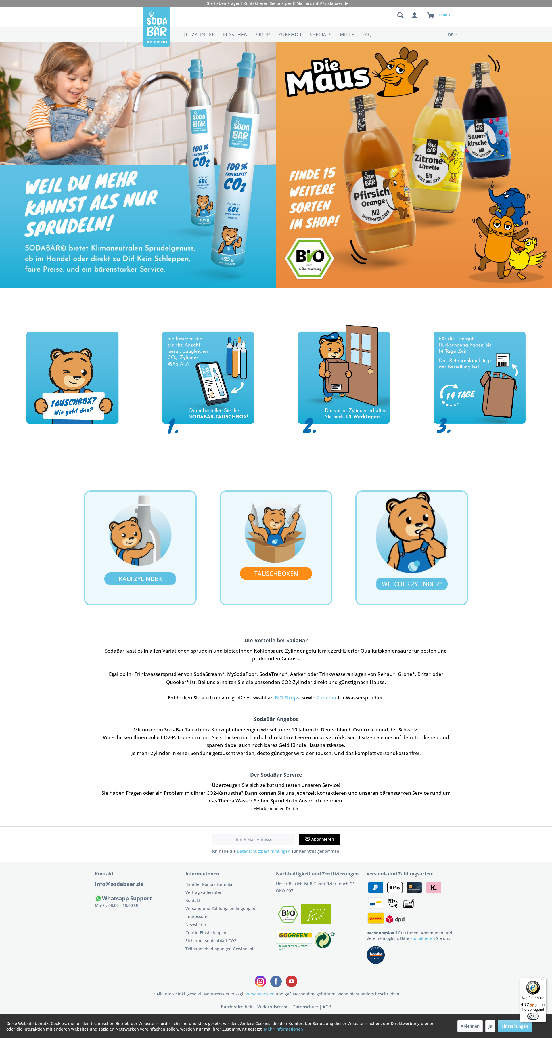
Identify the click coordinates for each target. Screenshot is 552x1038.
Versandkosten (260, 994)
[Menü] (542, 981)
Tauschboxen (276, 573)
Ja (490, 1026)
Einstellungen (514, 1026)
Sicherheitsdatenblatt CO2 (210, 940)
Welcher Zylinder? (412, 584)
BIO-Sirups (287, 697)
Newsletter (195, 924)
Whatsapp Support (127, 898)
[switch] (533, 1016)
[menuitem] (370, 15)
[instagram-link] (260, 981)
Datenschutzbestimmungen (263, 851)
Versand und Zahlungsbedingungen (220, 908)
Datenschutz (305, 1007)
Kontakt (192, 900)
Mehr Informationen (283, 1029)
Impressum (196, 916)
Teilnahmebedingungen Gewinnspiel (221, 948)
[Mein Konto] (415, 15)
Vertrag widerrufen (204, 892)
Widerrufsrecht (272, 1007)
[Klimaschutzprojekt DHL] (294, 948)
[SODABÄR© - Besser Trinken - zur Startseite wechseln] (156, 30)
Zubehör (327, 697)
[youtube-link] (291, 981)
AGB (327, 1007)
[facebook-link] (276, 981)
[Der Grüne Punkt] (324, 948)
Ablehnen (470, 1026)
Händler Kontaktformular (209, 884)
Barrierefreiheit (237, 1007)
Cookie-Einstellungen (205, 932)
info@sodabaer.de (330, 3)
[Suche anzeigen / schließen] (400, 15)
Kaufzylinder (140, 579)
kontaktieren (422, 938)
